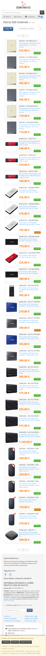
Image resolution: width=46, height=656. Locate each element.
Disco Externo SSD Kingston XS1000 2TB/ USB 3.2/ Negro (28, 272)
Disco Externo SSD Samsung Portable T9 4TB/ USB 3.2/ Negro (29, 435)
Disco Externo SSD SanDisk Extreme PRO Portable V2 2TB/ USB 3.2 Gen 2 (29, 485)
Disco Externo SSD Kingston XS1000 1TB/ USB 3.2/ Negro (28, 240)
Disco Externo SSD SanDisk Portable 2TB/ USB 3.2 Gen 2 (28, 517)
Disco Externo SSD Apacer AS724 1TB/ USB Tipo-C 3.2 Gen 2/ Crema (29, 45)
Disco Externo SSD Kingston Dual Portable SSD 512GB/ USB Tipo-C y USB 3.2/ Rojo (29, 175)
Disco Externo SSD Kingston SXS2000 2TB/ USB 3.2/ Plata (28, 207)
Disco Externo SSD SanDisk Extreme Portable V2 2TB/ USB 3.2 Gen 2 (29, 453)
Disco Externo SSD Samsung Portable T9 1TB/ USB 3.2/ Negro (29, 403)
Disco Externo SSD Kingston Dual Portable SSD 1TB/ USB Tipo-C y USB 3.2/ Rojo (29, 143)
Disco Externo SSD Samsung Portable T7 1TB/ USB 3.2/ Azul (29, 305)
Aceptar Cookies (26, 642)
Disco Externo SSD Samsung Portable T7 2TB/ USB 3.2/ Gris (29, 354)
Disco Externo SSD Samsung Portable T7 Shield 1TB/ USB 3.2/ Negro (29, 371)
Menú (8, 16)
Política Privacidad (10, 618)
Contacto (31, 16)
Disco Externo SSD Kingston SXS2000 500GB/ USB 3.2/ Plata (29, 223)
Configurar (6, 642)
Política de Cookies (34, 653)
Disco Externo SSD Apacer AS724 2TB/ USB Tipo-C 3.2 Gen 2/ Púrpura (29, 94)
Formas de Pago (30, 621)
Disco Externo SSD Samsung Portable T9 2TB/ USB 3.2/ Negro (29, 419)
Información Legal (31, 616)
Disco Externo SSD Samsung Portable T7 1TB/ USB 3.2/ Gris (29, 321)
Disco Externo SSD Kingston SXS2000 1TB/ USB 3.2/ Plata (28, 191)
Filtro (7, 29)
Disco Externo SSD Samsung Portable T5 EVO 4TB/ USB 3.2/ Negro (29, 290)
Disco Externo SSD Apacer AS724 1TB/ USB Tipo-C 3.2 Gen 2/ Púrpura (29, 61)
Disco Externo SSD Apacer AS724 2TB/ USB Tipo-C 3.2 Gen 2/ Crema (29, 78)
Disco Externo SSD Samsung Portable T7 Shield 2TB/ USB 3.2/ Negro (29, 387)
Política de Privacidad (9, 600)
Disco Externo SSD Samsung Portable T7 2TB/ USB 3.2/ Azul (29, 338)
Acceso (19, 16)
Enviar (29, 610)
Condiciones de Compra (12, 621)
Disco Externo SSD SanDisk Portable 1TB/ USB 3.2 (28, 501)
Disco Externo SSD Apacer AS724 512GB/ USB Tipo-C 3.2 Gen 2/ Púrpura (29, 126)
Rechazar (15, 642)
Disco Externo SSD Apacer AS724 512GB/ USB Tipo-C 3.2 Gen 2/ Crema (29, 110)
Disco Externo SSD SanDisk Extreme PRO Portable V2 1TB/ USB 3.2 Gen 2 (29, 469)
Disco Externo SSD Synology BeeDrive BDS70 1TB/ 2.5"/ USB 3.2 (29, 534)
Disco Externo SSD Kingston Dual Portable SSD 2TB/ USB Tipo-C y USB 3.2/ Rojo (29, 159)
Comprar (37, 53)
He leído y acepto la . (19, 605)
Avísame (37, 232)
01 (23, 36)
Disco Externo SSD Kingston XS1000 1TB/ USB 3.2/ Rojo (28, 256)
